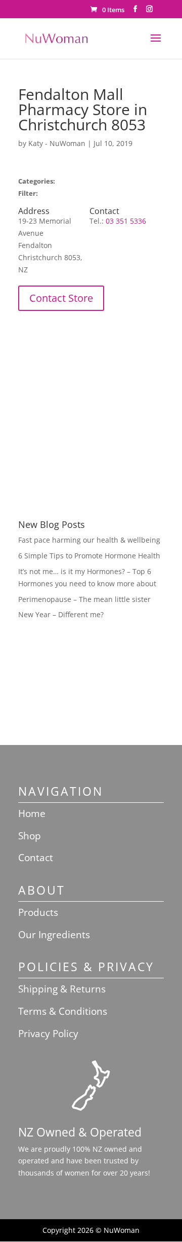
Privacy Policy (48, 1033)
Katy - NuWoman (56, 143)
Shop (29, 835)
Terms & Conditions (62, 1011)
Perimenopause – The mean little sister (84, 599)
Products (38, 912)
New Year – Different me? (61, 614)
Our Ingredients (54, 934)
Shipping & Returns (62, 989)
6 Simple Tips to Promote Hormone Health (89, 555)
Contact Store (61, 298)
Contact (35, 857)
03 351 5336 (126, 221)
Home (32, 813)
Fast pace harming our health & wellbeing (89, 540)
